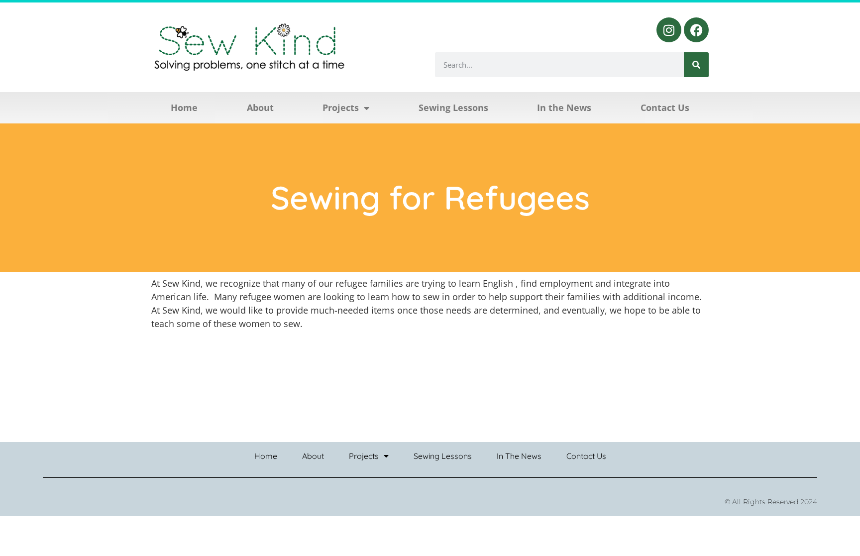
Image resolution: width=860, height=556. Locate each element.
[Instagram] (668, 29)
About (260, 107)
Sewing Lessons (453, 107)
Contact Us (665, 107)
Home (184, 107)
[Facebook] (696, 29)
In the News (564, 107)
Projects (340, 107)
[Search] (696, 64)
